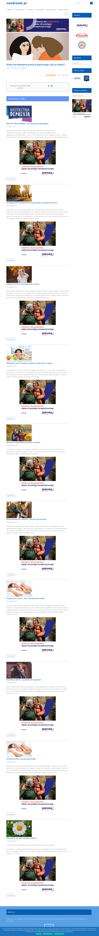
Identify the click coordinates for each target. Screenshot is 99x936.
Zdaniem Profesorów (63, 9)
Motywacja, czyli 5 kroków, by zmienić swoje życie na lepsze (29, 363)
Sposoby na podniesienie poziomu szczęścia (23, 442)
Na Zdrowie (13, 68)
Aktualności (10, 9)
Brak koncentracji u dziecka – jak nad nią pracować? (26, 519)
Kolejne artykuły (37, 902)
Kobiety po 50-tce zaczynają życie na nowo (22, 284)
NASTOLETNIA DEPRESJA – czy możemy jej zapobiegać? (27, 123)
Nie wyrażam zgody (47, 933)
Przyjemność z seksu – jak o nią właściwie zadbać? (25, 598)
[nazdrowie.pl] (20, 3)
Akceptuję (38, 933)
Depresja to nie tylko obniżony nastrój (21, 838)
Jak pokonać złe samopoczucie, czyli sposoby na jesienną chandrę (31, 203)
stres (27, 768)
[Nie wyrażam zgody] (97, 931)
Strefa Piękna (30, 9)
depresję (50, 772)
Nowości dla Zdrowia (51, 9)
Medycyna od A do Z (20, 9)
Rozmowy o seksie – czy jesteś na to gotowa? (23, 680)
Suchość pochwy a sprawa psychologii (21, 759)
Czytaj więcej (10, 179)
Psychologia (21, 68)
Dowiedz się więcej (59, 933)
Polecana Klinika (39, 9)
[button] (72, 78)
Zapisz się (76, 63)
